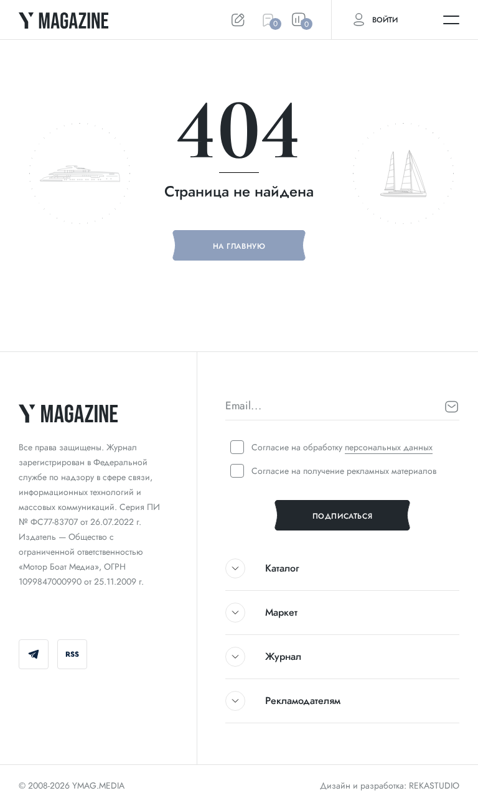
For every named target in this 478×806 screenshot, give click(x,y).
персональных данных (389, 447)
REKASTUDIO (434, 785)
